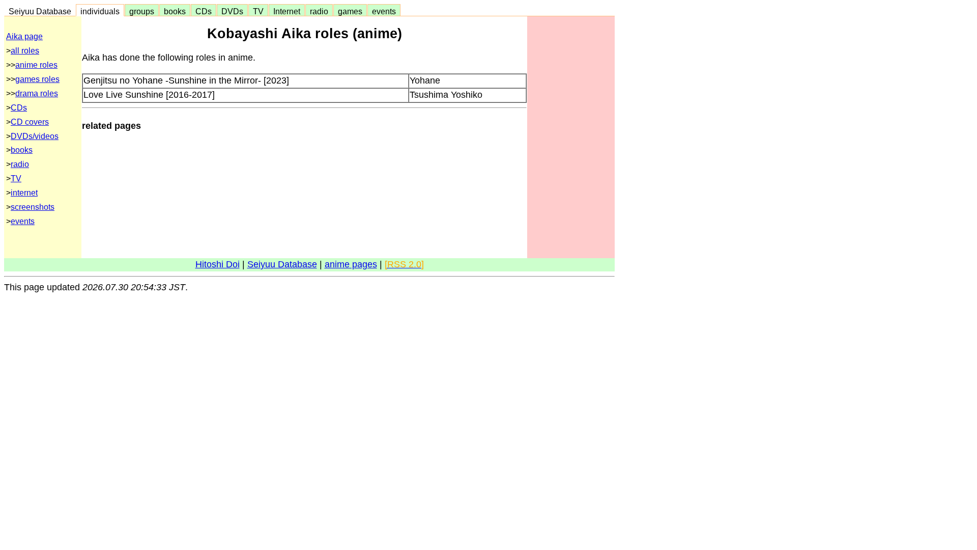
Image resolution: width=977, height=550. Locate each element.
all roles (25, 50)
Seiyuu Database (40, 11)
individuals (100, 11)
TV (258, 11)
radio (319, 11)
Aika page (24, 36)
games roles (37, 79)
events (384, 11)
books (175, 11)
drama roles (36, 93)
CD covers (30, 122)
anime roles (36, 65)
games (350, 11)
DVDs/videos (35, 136)
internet (24, 192)
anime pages (351, 264)
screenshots (32, 207)
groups (141, 11)
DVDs (232, 11)
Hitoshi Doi (217, 264)
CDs (203, 11)
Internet (286, 11)
